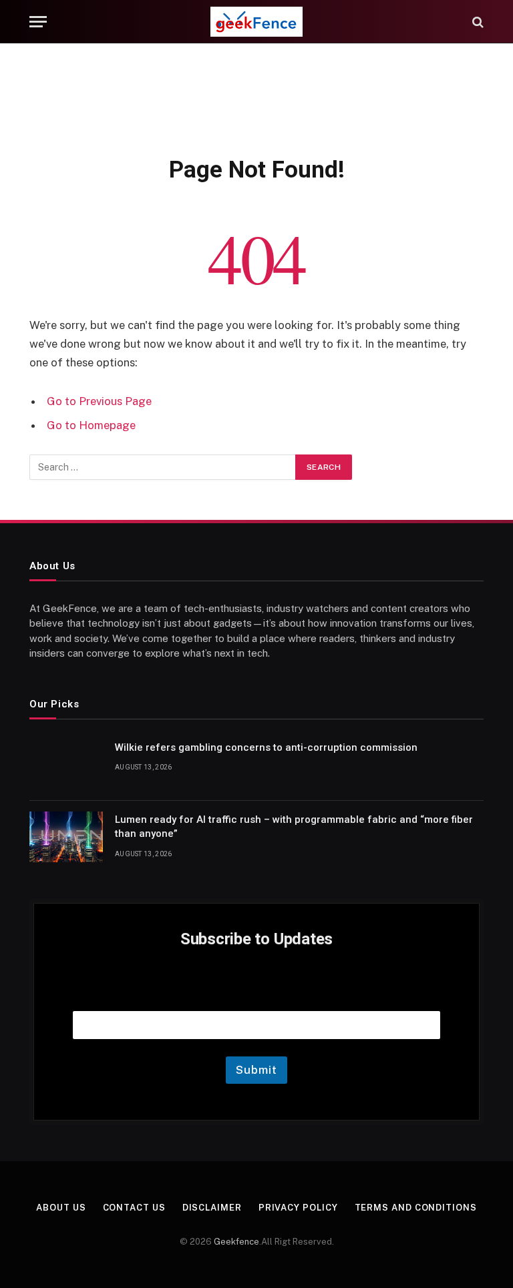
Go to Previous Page (99, 401)
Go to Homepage (91, 425)
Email (256, 994)
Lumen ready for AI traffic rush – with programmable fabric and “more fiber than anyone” (294, 827)
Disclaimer (212, 1208)
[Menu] (38, 22)
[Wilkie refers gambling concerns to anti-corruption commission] (66, 764)
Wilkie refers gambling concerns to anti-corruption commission (266, 747)
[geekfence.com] (256, 21)
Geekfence (236, 1242)
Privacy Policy (298, 1208)
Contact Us (134, 1208)
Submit (256, 1069)
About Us (61, 1208)
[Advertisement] (256, 97)
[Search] (477, 22)
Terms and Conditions (416, 1208)
